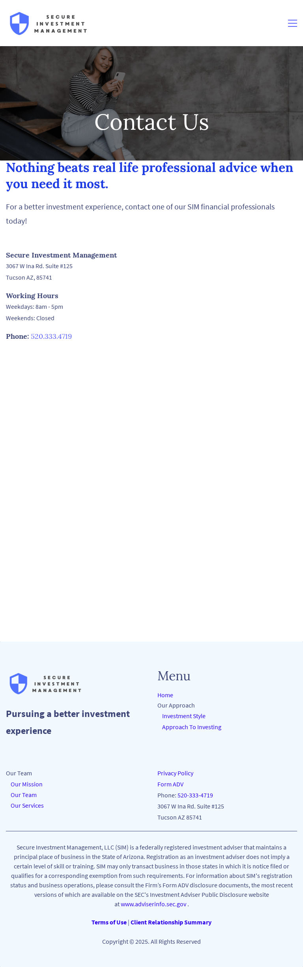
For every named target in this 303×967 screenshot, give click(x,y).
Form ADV (170, 784)
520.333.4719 (51, 336)
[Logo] (48, 23)
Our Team (21, 795)
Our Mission (25, 784)
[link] (45, 675)
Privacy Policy (175, 773)
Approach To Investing (192, 727)
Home (165, 695)
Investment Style (183, 716)
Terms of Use (109, 922)
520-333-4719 (195, 795)
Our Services (25, 805)
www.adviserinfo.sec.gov (153, 904)
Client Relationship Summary (171, 922)
